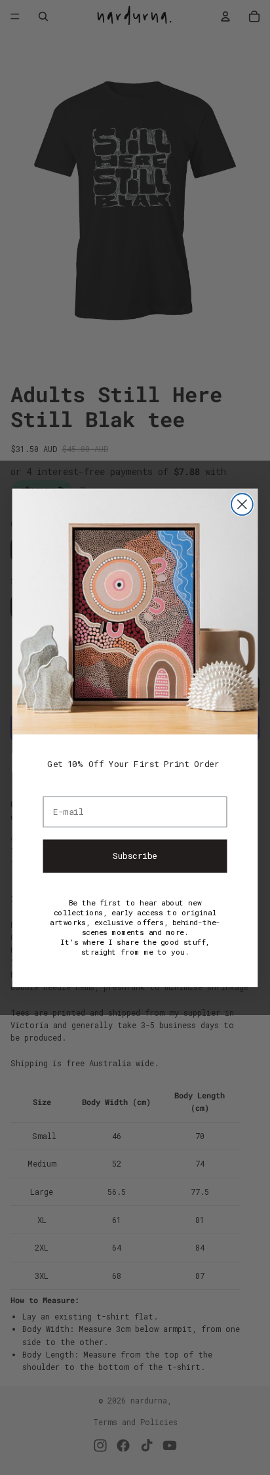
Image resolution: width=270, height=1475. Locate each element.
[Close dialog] (242, 504)
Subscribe (135, 856)
